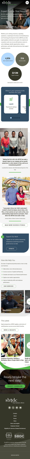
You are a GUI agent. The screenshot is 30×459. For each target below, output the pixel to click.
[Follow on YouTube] (20, 407)
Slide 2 (13, 118)
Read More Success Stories (15, 225)
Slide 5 (19, 118)
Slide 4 (17, 118)
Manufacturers (7, 310)
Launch (11, 104)
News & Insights (10, 330)
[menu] (27, 2)
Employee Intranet (15, 426)
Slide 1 (11, 118)
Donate (11, 248)
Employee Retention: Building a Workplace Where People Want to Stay (12, 359)
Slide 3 (15, 118)
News (15, 421)
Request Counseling (15, 386)
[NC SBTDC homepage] (9, 3)
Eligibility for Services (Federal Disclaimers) (15, 428)
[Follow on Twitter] (13, 407)
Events (15, 418)
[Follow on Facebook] (16, 407)
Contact (15, 413)
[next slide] (28, 301)
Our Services (8, 286)
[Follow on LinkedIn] (9, 407)
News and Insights (15, 423)
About (15, 416)
